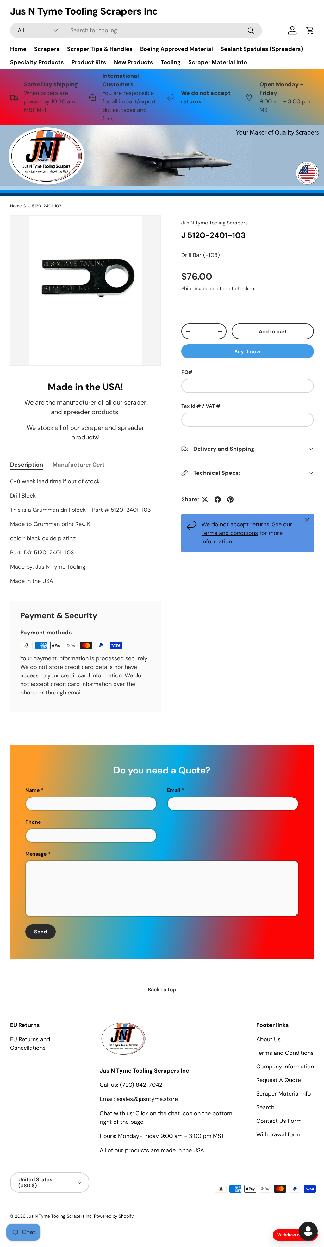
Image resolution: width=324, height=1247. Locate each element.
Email (173, 790)
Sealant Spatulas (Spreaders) (262, 49)
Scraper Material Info (217, 62)
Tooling (171, 62)
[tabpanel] (85, 531)
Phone (33, 822)
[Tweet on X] (205, 499)
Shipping (191, 288)
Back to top (162, 989)
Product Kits (89, 62)
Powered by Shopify (114, 1216)
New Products (133, 62)
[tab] (26, 464)
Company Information (285, 1066)
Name (32, 790)
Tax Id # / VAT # (201, 406)
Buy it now (247, 351)
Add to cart (273, 331)
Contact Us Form (279, 1121)
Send (40, 931)
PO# (187, 372)
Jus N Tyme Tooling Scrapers (214, 222)
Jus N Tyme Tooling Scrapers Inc (59, 1216)
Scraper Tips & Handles (100, 49)
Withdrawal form (278, 1134)
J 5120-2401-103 (44, 206)
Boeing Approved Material (176, 49)
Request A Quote (278, 1080)
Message (36, 854)
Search (265, 1107)
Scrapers (46, 49)
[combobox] (136, 30)
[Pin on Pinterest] (230, 499)
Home (18, 49)
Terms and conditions (230, 533)
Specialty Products (37, 62)
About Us (268, 1039)
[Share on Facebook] (217, 499)
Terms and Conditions (285, 1053)
